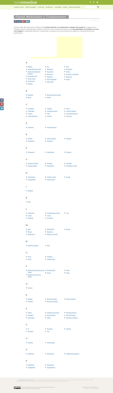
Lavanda (30, 218)
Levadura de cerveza (53, 213)
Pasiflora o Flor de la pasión (34, 276)
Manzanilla (50, 229)
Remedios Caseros (19, 7)
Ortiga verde (51, 259)
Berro (29, 97)
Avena (68, 79)
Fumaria (68, 152)
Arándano (69, 69)
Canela (30, 113)
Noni (48, 245)
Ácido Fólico (32, 79)
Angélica (50, 77)
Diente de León (51, 127)
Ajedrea (30, 84)
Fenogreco (31, 152)
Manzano (50, 232)
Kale (29, 202)
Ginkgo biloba (32, 166)
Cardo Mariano (32, 116)
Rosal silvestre (70, 299)
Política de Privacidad (94, 388)
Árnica (68, 72)
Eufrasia (68, 138)
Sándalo (30, 315)
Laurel (30, 215)
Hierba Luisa (51, 179)
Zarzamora (50, 365)
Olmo (29, 259)
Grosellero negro (71, 166)
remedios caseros (22, 380)
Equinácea (31, 141)
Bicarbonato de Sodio (54, 95)
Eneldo (30, 138)
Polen (68, 270)
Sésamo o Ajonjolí (71, 318)
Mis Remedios (93, 387)
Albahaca (50, 69)
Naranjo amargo (33, 245)
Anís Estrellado (51, 79)
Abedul (30, 67)
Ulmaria (30, 342)
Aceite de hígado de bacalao (34, 72)
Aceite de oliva (32, 76)
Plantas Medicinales (74, 7)
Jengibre (30, 190)
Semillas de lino (71, 312)
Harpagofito (31, 179)
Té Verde (49, 329)
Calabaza (31, 108)
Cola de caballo (71, 111)
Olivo (29, 256)
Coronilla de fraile (72, 113)
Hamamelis (31, 177)
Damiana (31, 127)
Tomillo (68, 329)
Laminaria (31, 213)
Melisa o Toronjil (52, 234)
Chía (48, 113)
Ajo (48, 67)
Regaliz (30, 299)
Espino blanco (51, 138)
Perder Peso (49, 7)
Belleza (65, 7)
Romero (30, 301)
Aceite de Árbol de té (34, 69)
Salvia (30, 312)
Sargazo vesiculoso (53, 312)
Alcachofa (50, 72)
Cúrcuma (69, 116)
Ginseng (49, 163)
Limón (49, 215)
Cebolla (49, 108)
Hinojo (68, 177)
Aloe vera (50, 74)
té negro (30, 331)
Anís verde (50, 82)
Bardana (30, 95)
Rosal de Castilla (52, 301)
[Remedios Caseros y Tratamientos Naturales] (25, 3)
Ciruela (49, 116)
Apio (67, 67)
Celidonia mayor (52, 111)
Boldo (49, 97)
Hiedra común (51, 177)
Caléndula (31, 111)
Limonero (50, 218)
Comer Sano (41, 7)
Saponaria (31, 318)
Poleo (68, 273)
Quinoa (30, 288)
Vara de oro (50, 354)
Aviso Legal (86, 388)
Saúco (49, 318)
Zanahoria (31, 365)
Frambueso (50, 152)
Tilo (48, 331)
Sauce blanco (51, 315)
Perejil (49, 273)
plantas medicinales (30, 380)
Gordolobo (50, 166)
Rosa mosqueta (52, 299)
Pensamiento (51, 270)
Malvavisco (31, 234)
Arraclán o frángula (72, 74)
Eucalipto (50, 141)
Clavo (68, 108)
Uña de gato (51, 342)
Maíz (29, 229)
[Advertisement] (43, 47)
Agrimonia (31, 81)
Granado (69, 163)
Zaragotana (31, 367)
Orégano (50, 256)
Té (28, 329)
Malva (30, 232)
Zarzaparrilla (51, 367)
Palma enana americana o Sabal (36, 271)
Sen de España (70, 315)
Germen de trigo (33, 163)
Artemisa (69, 77)
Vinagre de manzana (72, 354)
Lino (67, 213)
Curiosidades (58, 7)
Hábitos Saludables (30, 7)
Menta (68, 229)
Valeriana (31, 354)
